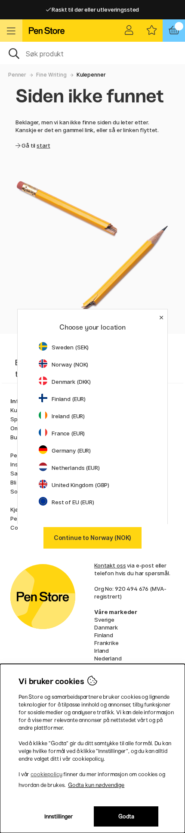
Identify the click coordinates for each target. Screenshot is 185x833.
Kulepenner (91, 74)
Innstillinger (58, 816)
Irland (101, 650)
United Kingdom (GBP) (80, 484)
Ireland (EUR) (68, 416)
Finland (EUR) (69, 398)
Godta (126, 816)
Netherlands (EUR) (76, 467)
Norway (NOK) (70, 364)
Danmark (106, 627)
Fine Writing (51, 74)
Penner (17, 74)
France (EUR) (68, 433)
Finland (103, 635)
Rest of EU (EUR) (73, 502)
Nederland (108, 658)
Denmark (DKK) (71, 381)
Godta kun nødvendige (96, 785)
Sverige (104, 619)
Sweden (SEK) (70, 347)
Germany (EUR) (71, 450)
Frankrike (106, 642)
